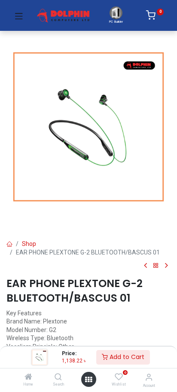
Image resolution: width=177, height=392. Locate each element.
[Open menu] (88, 379)
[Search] (58, 377)
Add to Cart (126, 357)
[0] (155, 17)
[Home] (28, 377)
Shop (29, 243)
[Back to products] (156, 265)
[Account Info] (149, 377)
